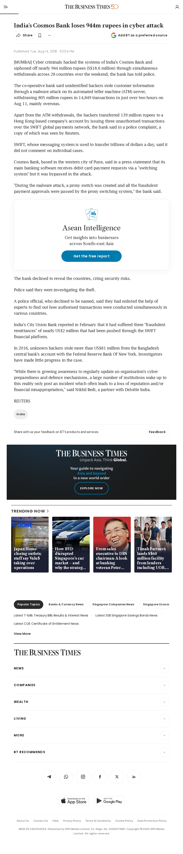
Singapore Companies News (113, 604)
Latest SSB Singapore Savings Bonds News (126, 615)
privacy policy (72, 820)
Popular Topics (28, 604)
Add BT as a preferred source (142, 35)
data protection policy (151, 820)
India (21, 414)
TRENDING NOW (28, 511)
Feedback (157, 432)
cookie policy (124, 820)
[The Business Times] (87, 6)
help (55, 820)
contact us (40, 820)
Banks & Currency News (66, 604)
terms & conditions (98, 820)
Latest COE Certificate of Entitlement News (46, 623)
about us (23, 820)
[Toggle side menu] (5, 6)
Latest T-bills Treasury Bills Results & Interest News (51, 615)
